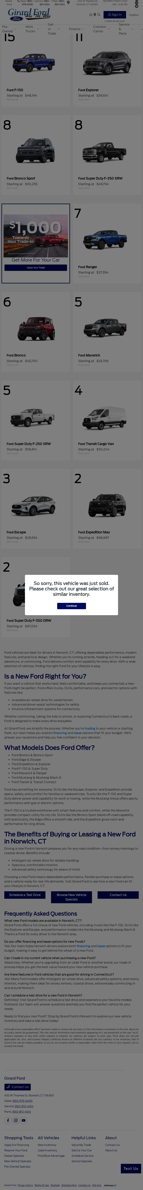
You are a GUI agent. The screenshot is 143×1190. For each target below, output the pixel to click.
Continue (71, 606)
